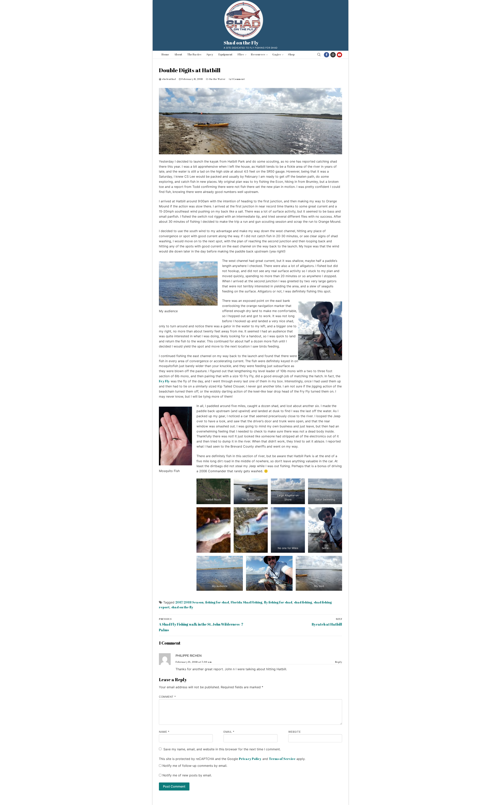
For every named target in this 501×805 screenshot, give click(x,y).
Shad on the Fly (241, 43)
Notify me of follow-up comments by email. (194, 766)
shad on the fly (182, 607)
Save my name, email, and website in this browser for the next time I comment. (222, 749)
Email (228, 731)
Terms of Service (282, 759)
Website (294, 731)
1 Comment (238, 79)
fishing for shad (217, 602)
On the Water (217, 79)
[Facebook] (326, 54)
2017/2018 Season (189, 602)
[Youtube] (339, 54)
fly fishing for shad (278, 602)
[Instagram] (333, 54)
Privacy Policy (250, 759)
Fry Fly (164, 381)
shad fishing (303, 602)
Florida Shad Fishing (246, 602)
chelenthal (168, 79)
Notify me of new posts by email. (187, 775)
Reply (338, 661)
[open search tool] (319, 54)
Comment (167, 696)
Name (164, 731)
